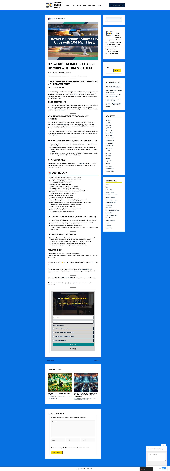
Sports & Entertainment (111, 215)
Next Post (97, 360)
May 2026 (108, 125)
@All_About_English (67, 278)
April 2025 (108, 158)
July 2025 (108, 150)
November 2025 (110, 140)
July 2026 (108, 120)
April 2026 (108, 128)
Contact (99, 5)
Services (79, 5)
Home (67, 5)
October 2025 (109, 143)
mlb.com (86, 93)
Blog (84, 5)
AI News (108, 184)
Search (108, 67)
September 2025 (110, 145)
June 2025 (108, 153)
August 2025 (109, 148)
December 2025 (110, 138)
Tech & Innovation (84, 399)
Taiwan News (109, 218)
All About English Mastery (58, 5)
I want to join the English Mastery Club (64, 332)
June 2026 (108, 122)
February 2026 (109, 133)
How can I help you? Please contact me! (64, 336)
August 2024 (109, 161)
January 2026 (109, 135)
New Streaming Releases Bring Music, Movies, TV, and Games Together (113, 105)
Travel (107, 223)
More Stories (66, 396)
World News (109, 228)
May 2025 (108, 156)
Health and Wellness (111, 202)
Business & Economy (85, 398)
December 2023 (110, 168)
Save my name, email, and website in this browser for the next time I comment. (70, 448)
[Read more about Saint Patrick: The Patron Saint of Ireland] (60, 382)
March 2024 (109, 166)
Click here (92, 262)
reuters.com (58, 98)
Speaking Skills (109, 212)
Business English (110, 192)
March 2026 (109, 130)
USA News (108, 225)
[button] (117, 5)
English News (91, 5)
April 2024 (108, 163)
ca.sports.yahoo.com (74, 283)
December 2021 (110, 171)
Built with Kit (73, 349)
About (73, 5)
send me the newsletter (60, 340)
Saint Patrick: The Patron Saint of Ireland (59, 394)
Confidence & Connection (112, 195)
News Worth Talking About (112, 210)
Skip (160, 468)
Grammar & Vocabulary (111, 200)
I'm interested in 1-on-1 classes (62, 328)
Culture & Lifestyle (59, 396)
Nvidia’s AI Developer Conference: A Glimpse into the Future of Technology (85, 395)
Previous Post (49, 360)
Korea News (109, 205)
